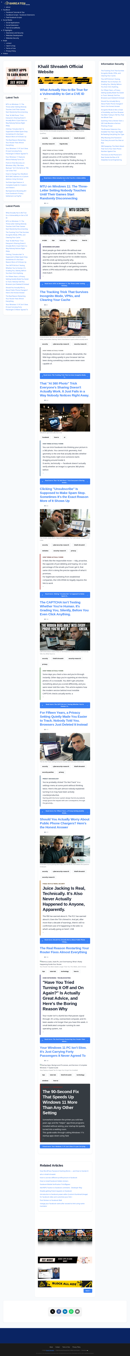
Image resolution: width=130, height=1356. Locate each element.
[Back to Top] (126, 1352)
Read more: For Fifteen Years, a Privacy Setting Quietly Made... (65, 812)
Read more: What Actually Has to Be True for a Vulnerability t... (65, 179)
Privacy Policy (77, 1347)
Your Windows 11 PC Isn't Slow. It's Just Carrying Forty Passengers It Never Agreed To (63, 1051)
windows (45, 1081)
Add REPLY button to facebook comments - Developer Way (61, 1188)
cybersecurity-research (61, 138)
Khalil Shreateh (50, 1350)
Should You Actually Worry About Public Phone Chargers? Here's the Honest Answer (64, 823)
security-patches (48, 772)
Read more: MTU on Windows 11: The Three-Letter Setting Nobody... (65, 285)
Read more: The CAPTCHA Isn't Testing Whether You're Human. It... (65, 705)
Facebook (45, 437)
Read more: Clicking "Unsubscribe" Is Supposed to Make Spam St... (64, 595)
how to (84, 240)
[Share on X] (52, 1311)
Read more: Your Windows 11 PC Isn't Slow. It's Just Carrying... (64, 1146)
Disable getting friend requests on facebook (56, 1191)
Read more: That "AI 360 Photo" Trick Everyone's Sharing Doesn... (65, 481)
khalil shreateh (79, 138)
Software (74, 240)
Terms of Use (66, 1347)
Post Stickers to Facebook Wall (51, 1200)
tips (53, 240)
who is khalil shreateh (48, 1174)
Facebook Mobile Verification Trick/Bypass (55, 1184)
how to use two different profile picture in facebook (58, 1178)
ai (64, 437)
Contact (57, 1347)
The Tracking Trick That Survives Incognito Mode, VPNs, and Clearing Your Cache (64, 296)
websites (45, 551)
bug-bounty (64, 144)
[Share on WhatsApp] (71, 1311)
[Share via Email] (77, 1311)
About (51, 1347)
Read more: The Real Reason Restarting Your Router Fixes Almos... (65, 1040)
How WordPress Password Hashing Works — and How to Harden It (64, 1171)
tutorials (63, 240)
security (45, 138)
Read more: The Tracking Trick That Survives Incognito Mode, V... (64, 376)
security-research (48, 144)
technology (65, 971)
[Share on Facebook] (58, 1311)
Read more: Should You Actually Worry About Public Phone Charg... (65, 941)
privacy (73, 551)
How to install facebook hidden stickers (54, 1181)
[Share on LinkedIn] (65, 1311)
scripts (44, 240)
